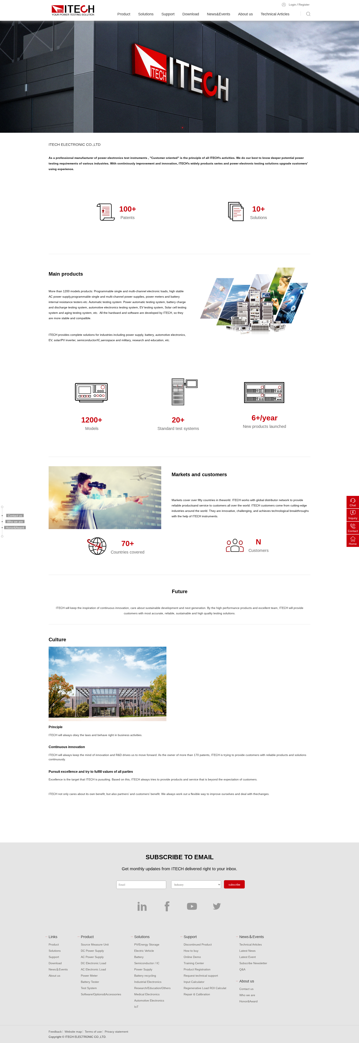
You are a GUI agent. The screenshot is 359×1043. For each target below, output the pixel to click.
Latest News (247, 950)
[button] (182, 128)
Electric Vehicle (144, 950)
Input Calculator (194, 981)
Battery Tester (90, 981)
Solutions (146, 14)
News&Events (218, 14)
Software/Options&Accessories (101, 994)
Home (353, 543)
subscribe (234, 884)
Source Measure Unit (95, 944)
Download (190, 14)
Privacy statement (116, 1031)
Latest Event (247, 957)
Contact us (246, 989)
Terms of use (93, 1031)
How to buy (191, 950)
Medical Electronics (147, 994)
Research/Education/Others (152, 988)
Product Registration (197, 969)
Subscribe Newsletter (253, 963)
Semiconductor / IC (146, 963)
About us (245, 14)
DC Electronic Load (93, 963)
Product (123, 14)
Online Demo (192, 957)
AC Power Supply (92, 957)
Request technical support (201, 975)
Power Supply (143, 969)
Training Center (194, 963)
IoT (136, 1006)
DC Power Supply (92, 950)
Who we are (247, 995)
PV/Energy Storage (146, 944)
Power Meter (89, 975)
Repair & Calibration (197, 994)
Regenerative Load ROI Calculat (205, 988)
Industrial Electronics (147, 981)
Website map (73, 1031)
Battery (139, 957)
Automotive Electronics (149, 1000)
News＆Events (58, 969)
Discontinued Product (198, 944)
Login (292, 4)
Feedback (55, 1031)
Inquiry (352, 518)
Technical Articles (275, 14)
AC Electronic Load (93, 969)
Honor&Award (248, 1001)
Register (304, 4)
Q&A (242, 969)
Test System (89, 988)
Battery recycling (145, 975)
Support (168, 14)
